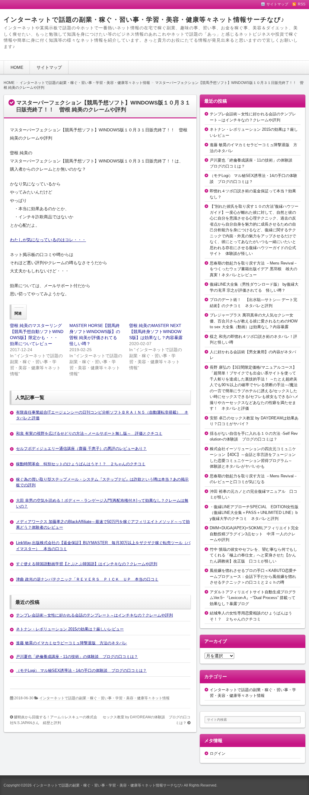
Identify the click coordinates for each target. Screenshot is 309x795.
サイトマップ (49, 67)
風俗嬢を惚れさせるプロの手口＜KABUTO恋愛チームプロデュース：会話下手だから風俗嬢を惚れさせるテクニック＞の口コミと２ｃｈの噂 (253, 576)
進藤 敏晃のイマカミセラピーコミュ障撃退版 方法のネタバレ (71, 643)
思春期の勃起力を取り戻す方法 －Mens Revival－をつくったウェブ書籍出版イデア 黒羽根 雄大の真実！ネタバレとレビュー (254, 269)
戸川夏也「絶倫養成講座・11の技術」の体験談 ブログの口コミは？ (77, 656)
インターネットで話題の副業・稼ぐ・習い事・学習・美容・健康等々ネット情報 (104, 698)
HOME (17, 67)
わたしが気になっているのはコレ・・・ (48, 239)
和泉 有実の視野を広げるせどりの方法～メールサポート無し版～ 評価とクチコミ (89, 433)
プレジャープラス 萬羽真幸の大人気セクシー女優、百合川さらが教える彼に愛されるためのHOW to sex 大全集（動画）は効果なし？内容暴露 (254, 321)
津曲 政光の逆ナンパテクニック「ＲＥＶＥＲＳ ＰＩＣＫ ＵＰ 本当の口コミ (87, 579)
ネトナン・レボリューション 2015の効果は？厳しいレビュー (70, 629)
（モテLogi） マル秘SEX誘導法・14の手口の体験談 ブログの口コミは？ (81, 670)
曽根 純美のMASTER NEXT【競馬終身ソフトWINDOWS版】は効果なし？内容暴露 (156, 331)
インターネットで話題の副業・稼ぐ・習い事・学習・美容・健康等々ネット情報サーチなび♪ (144, 19)
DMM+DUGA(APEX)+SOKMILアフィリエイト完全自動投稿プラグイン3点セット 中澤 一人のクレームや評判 (254, 534)
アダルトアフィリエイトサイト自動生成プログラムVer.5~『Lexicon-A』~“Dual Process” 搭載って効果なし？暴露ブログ (253, 598)
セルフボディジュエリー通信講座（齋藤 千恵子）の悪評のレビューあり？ (81, 448)
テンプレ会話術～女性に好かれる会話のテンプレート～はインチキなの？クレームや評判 (94, 615)
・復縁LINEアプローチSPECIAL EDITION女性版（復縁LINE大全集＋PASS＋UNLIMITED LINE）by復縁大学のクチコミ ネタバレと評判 (254, 513)
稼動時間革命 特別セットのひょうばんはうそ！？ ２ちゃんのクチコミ (80, 464)
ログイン (217, 753)
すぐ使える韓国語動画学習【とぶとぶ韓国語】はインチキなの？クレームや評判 (86, 564)
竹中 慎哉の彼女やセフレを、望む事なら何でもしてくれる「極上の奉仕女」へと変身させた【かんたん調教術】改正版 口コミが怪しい (253, 555)
